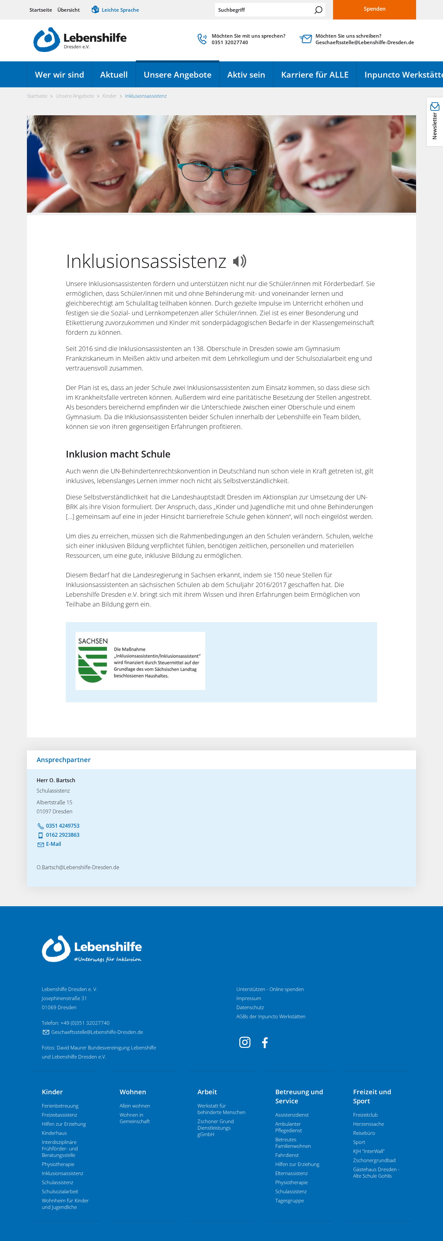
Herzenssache (368, 1124)
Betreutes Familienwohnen (293, 1142)
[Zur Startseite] (79, 39)
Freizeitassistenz (59, 1114)
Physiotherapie (58, 1164)
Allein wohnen (135, 1105)
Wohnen (133, 1091)
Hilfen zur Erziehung (64, 1124)
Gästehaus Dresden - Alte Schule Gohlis (376, 1172)
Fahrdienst (287, 1155)
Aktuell (114, 74)
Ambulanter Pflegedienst (288, 1127)
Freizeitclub (365, 1114)
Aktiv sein (246, 74)
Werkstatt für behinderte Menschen (221, 1108)
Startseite (41, 9)
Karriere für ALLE (315, 74)
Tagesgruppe (289, 1200)
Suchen (318, 10)
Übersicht (68, 9)
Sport (359, 1142)
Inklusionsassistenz (62, 1173)
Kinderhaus (54, 1133)
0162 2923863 (62, 834)
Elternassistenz (291, 1173)
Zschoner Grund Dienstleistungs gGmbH (216, 1127)
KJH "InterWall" (369, 1151)
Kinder (52, 1091)
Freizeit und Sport (372, 1096)
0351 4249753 (62, 825)
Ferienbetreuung (60, 1105)
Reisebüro (364, 1133)
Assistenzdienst (292, 1114)
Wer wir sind (59, 74)
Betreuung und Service (299, 1096)
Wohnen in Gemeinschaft (135, 1117)
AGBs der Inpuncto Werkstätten (270, 1016)
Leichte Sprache (120, 9)
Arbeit (207, 1091)
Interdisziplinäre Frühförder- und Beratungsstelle (60, 1148)
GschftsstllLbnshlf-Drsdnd (95, 1032)
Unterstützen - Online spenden (270, 989)
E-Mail (53, 843)
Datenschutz (250, 1007)
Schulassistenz (57, 1182)
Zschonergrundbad (374, 1160)
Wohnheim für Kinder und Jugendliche (65, 1203)
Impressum (248, 998)
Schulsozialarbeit (60, 1191)
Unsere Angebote (177, 74)
